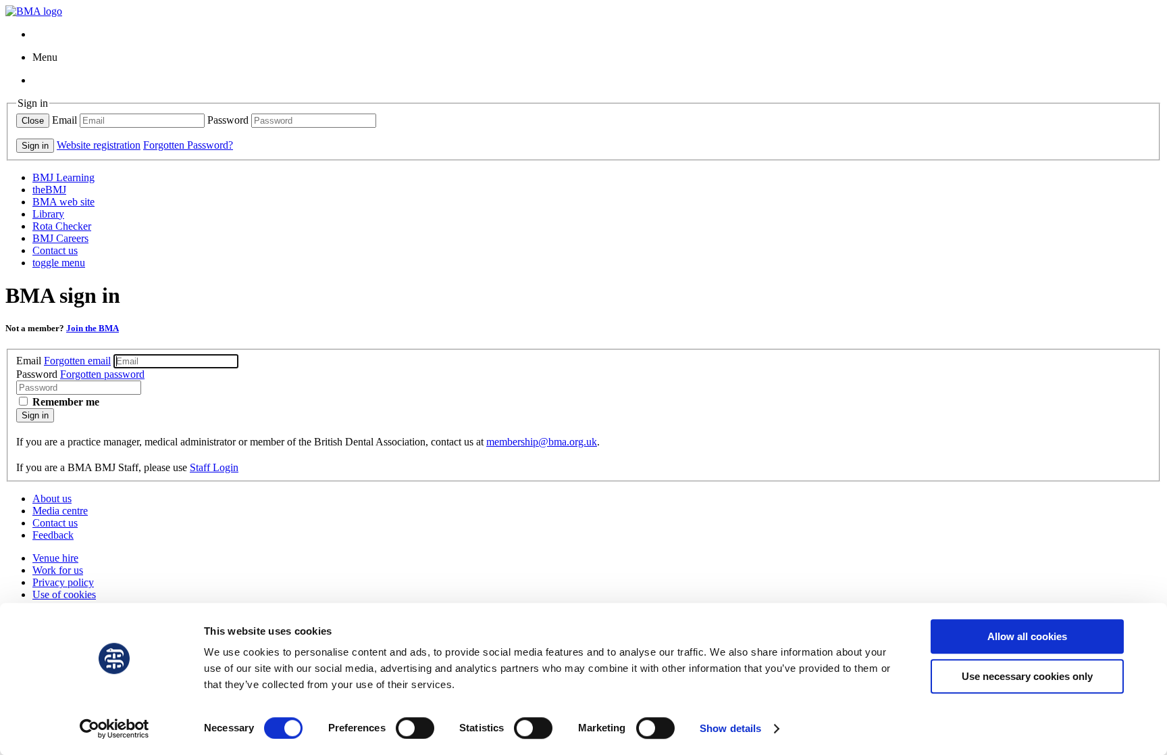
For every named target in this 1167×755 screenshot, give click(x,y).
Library (48, 214)
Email (64, 120)
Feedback (53, 535)
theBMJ (49, 189)
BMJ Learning (63, 177)
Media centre (60, 510)
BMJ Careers (60, 238)
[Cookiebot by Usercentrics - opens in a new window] (114, 729)
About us (52, 498)
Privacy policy (63, 582)
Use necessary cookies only (1027, 676)
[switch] (415, 728)
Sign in (35, 415)
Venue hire (55, 558)
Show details (730, 728)
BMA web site (63, 202)
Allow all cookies (1027, 636)
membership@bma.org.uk (541, 441)
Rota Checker (61, 226)
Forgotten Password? (188, 145)
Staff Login (214, 467)
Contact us (55, 250)
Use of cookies (64, 594)
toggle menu (58, 262)
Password (228, 120)
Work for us (57, 570)
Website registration (98, 145)
